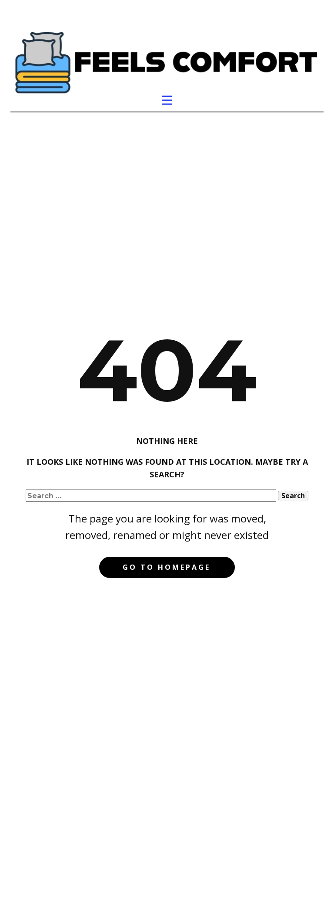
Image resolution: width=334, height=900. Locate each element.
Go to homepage (166, 567)
